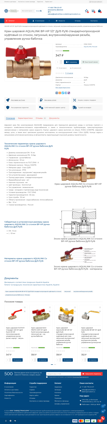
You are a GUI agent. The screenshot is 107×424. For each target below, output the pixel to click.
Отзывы (78, 21)
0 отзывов (69, 73)
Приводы (58, 398)
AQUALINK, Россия (90, 46)
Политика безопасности (13, 392)
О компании (39, 21)
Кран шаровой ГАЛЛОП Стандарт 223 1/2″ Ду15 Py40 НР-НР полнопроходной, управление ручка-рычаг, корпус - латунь (15, 333)
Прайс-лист (48, 1)
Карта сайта (33, 395)
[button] (52, 364)
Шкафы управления (62, 404)
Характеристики (25, 118)
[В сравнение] (24, 311)
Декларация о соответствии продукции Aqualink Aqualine (26, 282)
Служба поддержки (38, 383)
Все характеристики (63, 87)
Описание (10, 118)
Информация (10, 383)
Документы (54, 118)
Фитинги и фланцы (62, 401)
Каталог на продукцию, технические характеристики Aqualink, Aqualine (31, 285)
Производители (35, 392)
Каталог (58, 383)
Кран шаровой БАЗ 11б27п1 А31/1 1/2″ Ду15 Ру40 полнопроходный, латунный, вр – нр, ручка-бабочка (40, 332)
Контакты (94, 21)
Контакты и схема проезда (26, 1)
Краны (57, 395)
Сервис (32, 390)
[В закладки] (24, 307)
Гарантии (40, 1)
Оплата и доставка (10, 1)
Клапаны (58, 392)
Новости (62, 21)
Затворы (58, 390)
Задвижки (58, 387)
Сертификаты (9, 395)
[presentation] (4, 333)
